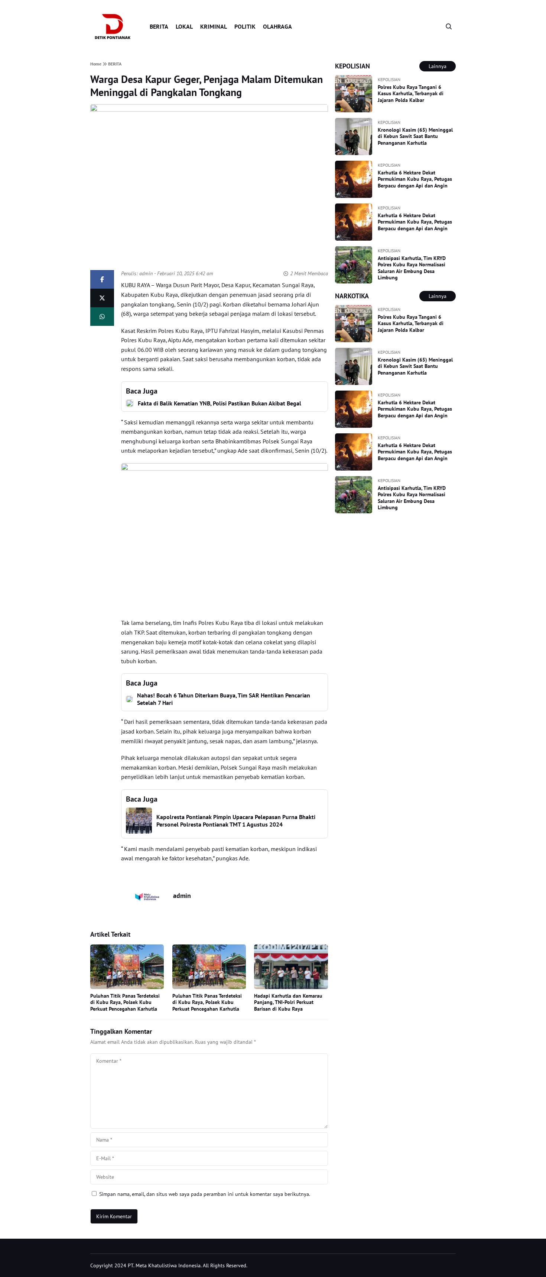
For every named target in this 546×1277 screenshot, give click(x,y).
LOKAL (184, 26)
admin (146, 273)
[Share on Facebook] (102, 279)
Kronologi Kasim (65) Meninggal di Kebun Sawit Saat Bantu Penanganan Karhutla (415, 136)
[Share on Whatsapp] (102, 316)
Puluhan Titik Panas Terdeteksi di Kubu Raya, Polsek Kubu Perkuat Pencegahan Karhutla (125, 1002)
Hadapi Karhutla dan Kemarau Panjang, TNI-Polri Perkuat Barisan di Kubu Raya (288, 1002)
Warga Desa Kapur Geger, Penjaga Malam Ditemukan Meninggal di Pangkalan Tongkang (206, 85)
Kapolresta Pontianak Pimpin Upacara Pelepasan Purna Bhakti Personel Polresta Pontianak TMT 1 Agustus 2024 (235, 820)
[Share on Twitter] (102, 298)
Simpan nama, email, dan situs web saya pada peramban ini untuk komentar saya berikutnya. (204, 1194)
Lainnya (437, 66)
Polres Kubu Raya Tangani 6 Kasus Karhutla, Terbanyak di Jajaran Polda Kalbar (410, 93)
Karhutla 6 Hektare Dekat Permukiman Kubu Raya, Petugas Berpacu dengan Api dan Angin (415, 179)
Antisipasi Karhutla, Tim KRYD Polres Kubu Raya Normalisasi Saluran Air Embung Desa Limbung (412, 268)
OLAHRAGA (277, 26)
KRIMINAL (213, 26)
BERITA (159, 26)
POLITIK (245, 26)
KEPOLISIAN (389, 79)
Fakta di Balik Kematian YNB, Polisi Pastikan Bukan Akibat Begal (219, 403)
